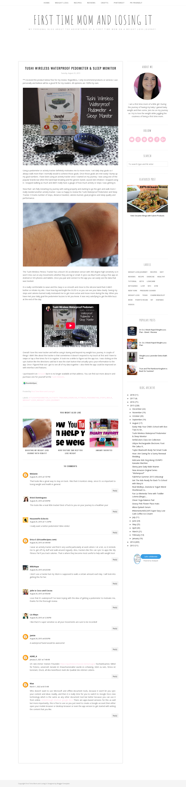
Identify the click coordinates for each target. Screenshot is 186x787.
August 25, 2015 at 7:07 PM (40, 477)
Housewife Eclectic (39, 518)
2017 (132, 398)
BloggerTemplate (63, 783)
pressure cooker (148, 290)
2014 (132, 542)
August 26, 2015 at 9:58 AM (40, 594)
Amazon (41, 373)
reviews (131, 277)
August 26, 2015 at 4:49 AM (40, 542)
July (133, 517)
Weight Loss (29, 400)
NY (152, 300)
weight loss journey (48, 400)
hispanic (160, 300)
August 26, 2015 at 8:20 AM (40, 570)
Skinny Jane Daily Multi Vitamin (145, 466)
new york (132, 290)
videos (131, 304)
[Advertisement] (93, 46)
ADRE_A (33, 656)
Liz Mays (34, 614)
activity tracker (58, 397)
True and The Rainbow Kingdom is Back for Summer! (153, 369)
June (134, 521)
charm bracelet (157, 295)
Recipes (153, 272)
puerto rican (141, 300)
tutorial (132, 281)
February (136, 535)
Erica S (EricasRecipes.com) (43, 539)
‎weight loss (133, 295)
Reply (115, 491)
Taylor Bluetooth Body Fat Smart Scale (149, 450)
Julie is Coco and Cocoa (41, 590)
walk (109, 397)
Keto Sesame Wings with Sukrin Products (147, 215)
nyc (149, 286)
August (135, 423)
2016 (132, 402)
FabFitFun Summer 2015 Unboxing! (147, 476)
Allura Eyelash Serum (141, 507)
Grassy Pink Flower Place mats (145, 503)
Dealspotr (155, 561)
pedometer (93, 397)
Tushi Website (58, 377)
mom (130, 300)
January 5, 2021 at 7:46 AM (40, 659)
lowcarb (151, 281)
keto (141, 281)
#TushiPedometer (38, 397)
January (135, 538)
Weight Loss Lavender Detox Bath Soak (153, 356)
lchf (143, 286)
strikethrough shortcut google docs (57, 700)
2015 (132, 405)
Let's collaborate (150, 556)
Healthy (161, 277)
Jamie (32, 635)
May (134, 524)
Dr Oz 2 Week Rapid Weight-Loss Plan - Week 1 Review (152, 330)
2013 (132, 545)
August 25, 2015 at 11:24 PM (40, 522)
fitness (82, 397)
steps (103, 397)
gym (156, 286)
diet (162, 272)
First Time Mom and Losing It (93, 20)
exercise (72, 397)
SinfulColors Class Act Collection (146, 439)
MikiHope (34, 566)
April (134, 528)
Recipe (141, 277)
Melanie (34, 473)
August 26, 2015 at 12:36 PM (40, 618)
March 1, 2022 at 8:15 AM (39, 686)
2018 (132, 395)
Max (32, 683)
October (136, 416)
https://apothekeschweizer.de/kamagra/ (77, 664)
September (137, 419)
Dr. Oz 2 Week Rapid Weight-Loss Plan (153, 343)
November (137, 412)
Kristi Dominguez (38, 497)
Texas (144, 295)
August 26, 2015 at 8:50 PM (40, 638)
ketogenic (133, 286)
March (135, 531)
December (137, 409)
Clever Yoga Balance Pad (143, 500)
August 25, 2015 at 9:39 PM (40, 501)
